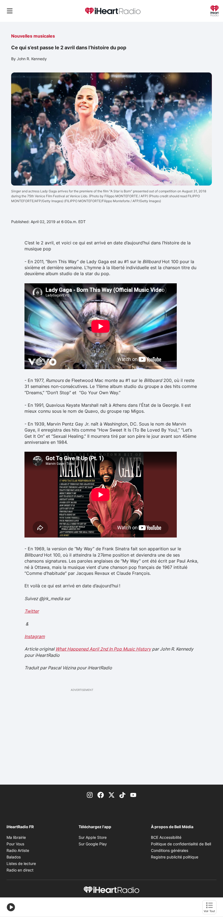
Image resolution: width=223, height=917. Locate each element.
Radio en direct (20, 870)
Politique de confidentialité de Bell (181, 844)
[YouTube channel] (133, 794)
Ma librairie (16, 837)
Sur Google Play (93, 844)
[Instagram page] (89, 794)
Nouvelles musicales (33, 36)
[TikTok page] (122, 794)
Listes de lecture (21, 863)
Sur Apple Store (93, 837)
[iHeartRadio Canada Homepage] (113, 11)
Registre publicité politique (174, 857)
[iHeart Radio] (214, 10)
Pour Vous (15, 844)
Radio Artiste (18, 850)
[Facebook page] (100, 794)
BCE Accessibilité (166, 837)
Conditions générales (169, 850)
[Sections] (9, 10)
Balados (14, 857)
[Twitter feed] (111, 794)
